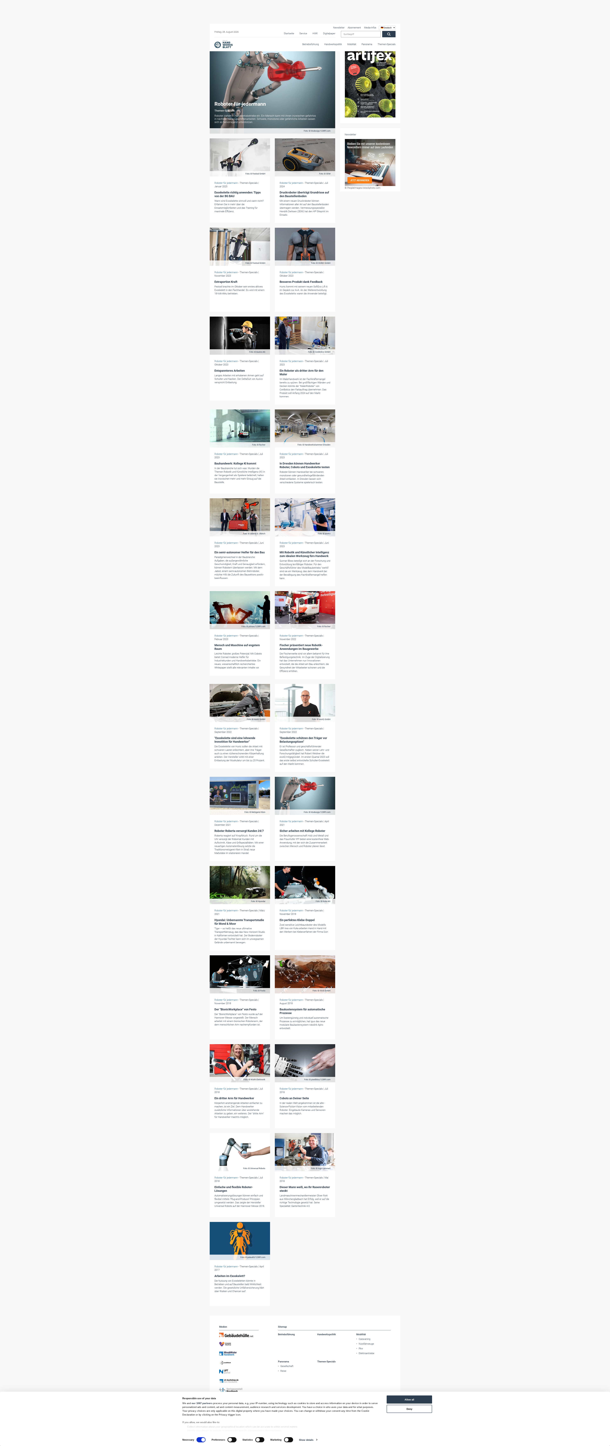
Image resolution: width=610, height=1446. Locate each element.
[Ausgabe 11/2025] (370, 71)
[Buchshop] (239, 1381)
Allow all (409, 1399)
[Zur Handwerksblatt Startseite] (223, 44)
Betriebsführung (310, 44)
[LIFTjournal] (239, 1372)
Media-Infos (370, 27)
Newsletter (339, 27)
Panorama (367, 44)
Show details (306, 1439)
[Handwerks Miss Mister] (239, 1353)
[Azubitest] (239, 1362)
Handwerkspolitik (333, 44)
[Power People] (239, 1344)
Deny (409, 1408)
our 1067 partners (202, 1403)
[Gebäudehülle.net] (239, 1335)
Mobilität (351, 44)
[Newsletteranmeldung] (370, 162)
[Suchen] (389, 34)
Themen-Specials (387, 44)
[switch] (232, 1439)
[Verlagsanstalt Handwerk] (239, 1390)
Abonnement (354, 27)
